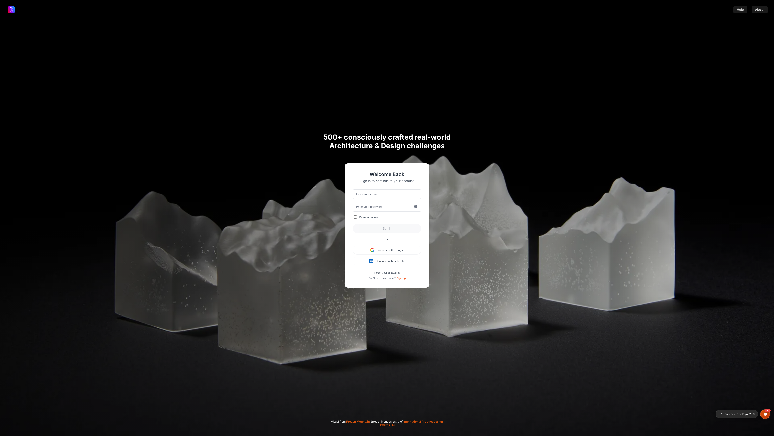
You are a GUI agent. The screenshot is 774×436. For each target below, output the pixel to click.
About (759, 10)
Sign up (401, 278)
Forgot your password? (387, 272)
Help (740, 10)
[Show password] (415, 207)
